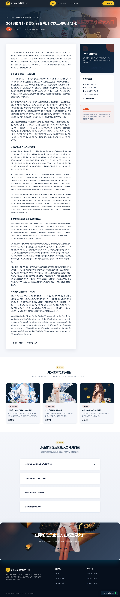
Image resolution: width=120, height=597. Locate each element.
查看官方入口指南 (97, 68)
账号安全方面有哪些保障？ (34, 507)
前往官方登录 (92, 574)
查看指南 (11, 420)
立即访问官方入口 (61, 549)
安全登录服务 (74, 3)
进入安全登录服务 (88, 98)
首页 (52, 3)
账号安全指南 (92, 578)
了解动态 (85, 420)
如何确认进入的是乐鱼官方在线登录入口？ (39, 464)
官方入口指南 (62, 3)
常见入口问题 (92, 583)
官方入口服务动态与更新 (91, 410)
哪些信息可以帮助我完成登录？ (35, 492)
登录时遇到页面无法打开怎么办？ (36, 478)
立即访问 (109, 3)
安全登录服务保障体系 (53, 410)
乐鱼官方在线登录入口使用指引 (20, 410)
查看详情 (48, 420)
